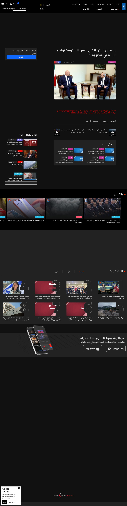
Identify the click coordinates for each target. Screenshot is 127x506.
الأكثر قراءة (116, 271)
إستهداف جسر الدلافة (16, 165)
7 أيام (68, 272)
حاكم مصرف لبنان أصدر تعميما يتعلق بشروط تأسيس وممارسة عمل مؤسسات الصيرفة (16, 319)
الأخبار (117, 4)
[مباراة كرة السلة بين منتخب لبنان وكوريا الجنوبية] (111, 290)
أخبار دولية (79, 217)
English (42, 9)
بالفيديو (118, 194)
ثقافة (85, 4)
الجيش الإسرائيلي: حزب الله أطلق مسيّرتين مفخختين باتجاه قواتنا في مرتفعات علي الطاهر (17, 297)
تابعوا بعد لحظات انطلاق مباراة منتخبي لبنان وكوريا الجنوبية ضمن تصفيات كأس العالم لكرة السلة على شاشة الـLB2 (48, 297)
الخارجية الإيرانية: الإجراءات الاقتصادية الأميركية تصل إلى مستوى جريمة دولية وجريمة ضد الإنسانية (64, 161)
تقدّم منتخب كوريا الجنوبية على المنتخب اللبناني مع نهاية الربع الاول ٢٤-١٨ (49, 319)
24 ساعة (81, 272)
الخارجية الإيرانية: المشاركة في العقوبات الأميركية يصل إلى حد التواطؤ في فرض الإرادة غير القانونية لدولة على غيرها (95, 152)
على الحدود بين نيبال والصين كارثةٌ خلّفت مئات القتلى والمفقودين (67, 221)
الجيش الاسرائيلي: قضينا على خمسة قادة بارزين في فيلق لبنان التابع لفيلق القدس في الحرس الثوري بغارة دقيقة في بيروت (14, 143)
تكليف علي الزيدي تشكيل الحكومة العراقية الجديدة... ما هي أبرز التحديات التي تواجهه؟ (14, 179)
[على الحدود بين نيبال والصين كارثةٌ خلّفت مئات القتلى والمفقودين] (64, 211)
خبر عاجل (20, 151)
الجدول (99, 9)
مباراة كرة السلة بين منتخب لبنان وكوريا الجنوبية (113, 297)
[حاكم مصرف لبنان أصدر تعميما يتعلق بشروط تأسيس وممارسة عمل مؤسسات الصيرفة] (16, 311)
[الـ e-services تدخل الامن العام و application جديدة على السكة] (26, 211)
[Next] (2, 211)
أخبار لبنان (20, 140)
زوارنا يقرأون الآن (28, 135)
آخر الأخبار (110, 4)
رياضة (92, 4)
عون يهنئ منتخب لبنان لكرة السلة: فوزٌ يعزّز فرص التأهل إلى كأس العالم (80, 297)
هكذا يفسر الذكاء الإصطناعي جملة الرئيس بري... (14, 154)
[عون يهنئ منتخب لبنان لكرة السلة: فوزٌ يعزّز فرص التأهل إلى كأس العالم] (79, 290)
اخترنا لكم (107, 144)
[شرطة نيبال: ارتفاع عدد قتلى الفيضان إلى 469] (111, 311)
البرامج (85, 9)
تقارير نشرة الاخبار (18, 174)
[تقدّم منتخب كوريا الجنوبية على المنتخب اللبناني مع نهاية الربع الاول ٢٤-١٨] (48, 311)
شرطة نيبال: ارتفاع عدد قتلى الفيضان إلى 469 (111, 318)
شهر (57, 272)
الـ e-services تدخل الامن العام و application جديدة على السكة (26, 220)
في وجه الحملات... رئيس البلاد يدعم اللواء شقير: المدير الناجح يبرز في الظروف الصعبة (103, 221)
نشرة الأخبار (100, 4)
